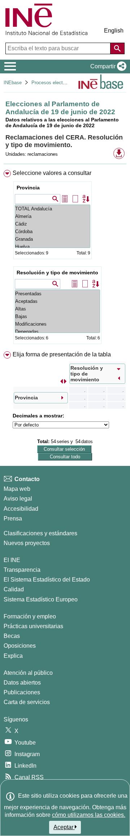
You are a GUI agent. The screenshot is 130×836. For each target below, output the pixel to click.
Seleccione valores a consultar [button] (52, 173)
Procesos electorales (53, 82)
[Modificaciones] (57, 324)
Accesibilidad (21, 509)
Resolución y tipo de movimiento (57, 272)
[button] (106, 66)
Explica (13, 656)
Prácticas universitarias (33, 626)
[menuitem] (65, 258)
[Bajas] (57, 316)
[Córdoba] (52, 231)
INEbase (13, 82)
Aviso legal (18, 499)
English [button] (114, 30)
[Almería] (52, 216)
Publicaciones (22, 692)
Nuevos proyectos (27, 543)
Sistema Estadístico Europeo (41, 599)
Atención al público (28, 673)
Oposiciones (20, 646)
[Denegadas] (57, 331)
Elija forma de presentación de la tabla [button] (62, 354)
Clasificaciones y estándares (40, 533)
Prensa (13, 518)
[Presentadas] (57, 293)
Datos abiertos (22, 682)
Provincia (28, 187)
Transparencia (22, 570)
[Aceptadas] (57, 301)
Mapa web (17, 489)
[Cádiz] (52, 224)
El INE (12, 560)
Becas (12, 636)
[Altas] (57, 309)
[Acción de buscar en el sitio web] (117, 48)
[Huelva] (52, 246)
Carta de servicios (27, 702)
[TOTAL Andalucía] (52, 209)
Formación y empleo (30, 616)
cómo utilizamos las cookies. (88, 815)
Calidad (14, 589)
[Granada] (52, 239)
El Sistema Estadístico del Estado (47, 579)
